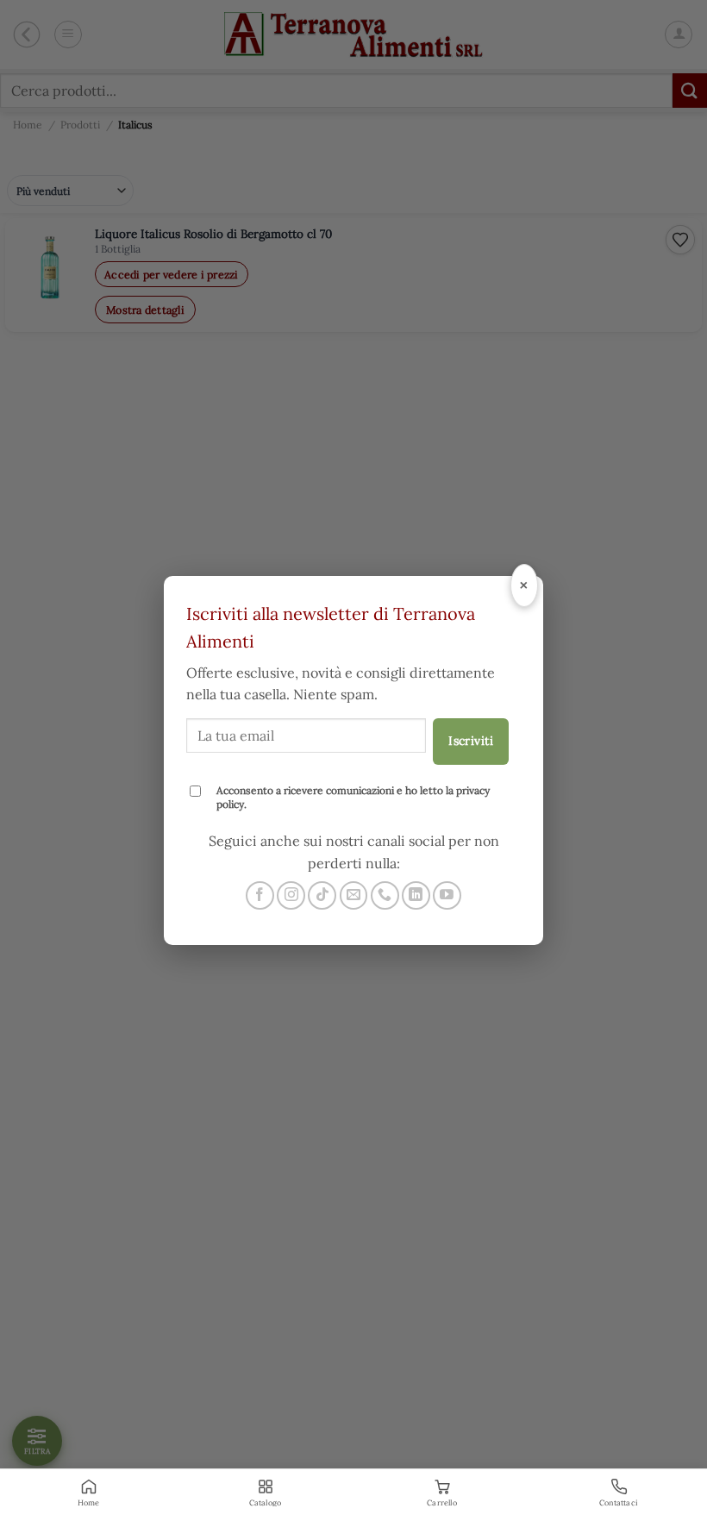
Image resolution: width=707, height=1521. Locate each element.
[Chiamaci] (385, 895)
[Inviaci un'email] (354, 895)
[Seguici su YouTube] (447, 895)
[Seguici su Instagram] (291, 895)
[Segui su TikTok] (322, 895)
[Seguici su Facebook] (260, 895)
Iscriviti (470, 740)
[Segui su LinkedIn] (416, 895)
